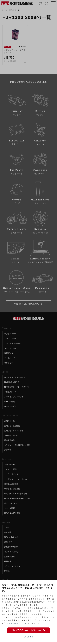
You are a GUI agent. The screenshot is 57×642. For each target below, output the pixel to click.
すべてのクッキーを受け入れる (28, 630)
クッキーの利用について (16, 623)
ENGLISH (28, 637)
